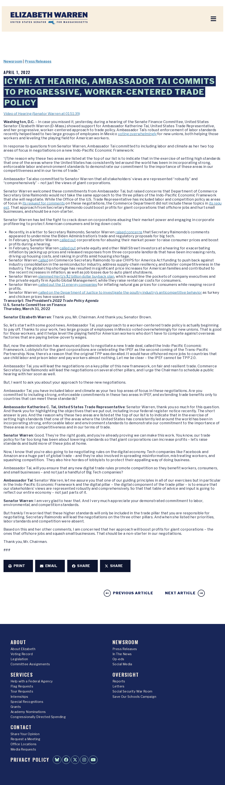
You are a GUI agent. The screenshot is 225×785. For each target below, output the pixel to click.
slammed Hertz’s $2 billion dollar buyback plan (76, 276)
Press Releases (38, 61)
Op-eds (118, 659)
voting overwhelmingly (137, 134)
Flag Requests (22, 686)
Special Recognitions (27, 702)
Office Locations (23, 744)
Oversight (125, 674)
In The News (122, 654)
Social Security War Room (132, 691)
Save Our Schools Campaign (134, 697)
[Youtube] (93, 760)
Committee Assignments (30, 664)
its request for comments (43, 203)
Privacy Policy (30, 759)
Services (22, 674)
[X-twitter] (75, 760)
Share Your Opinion (25, 734)
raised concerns (128, 232)
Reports (118, 681)
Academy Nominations (28, 712)
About (18, 641)
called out (68, 240)
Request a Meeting (25, 739)
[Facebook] (66, 760)
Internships (19, 697)
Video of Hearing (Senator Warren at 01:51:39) (42, 114)
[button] (18, 566)
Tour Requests (22, 691)
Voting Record (22, 654)
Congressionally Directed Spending (38, 717)
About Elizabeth (23, 649)
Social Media (122, 664)
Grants (16, 707)
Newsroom (13, 61)
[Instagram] (84, 760)
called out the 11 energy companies (67, 285)
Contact (21, 727)
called (43, 260)
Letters (118, 686)
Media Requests (23, 749)
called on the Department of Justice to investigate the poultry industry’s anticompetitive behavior (120, 292)
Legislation (19, 659)
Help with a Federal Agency (32, 681)
